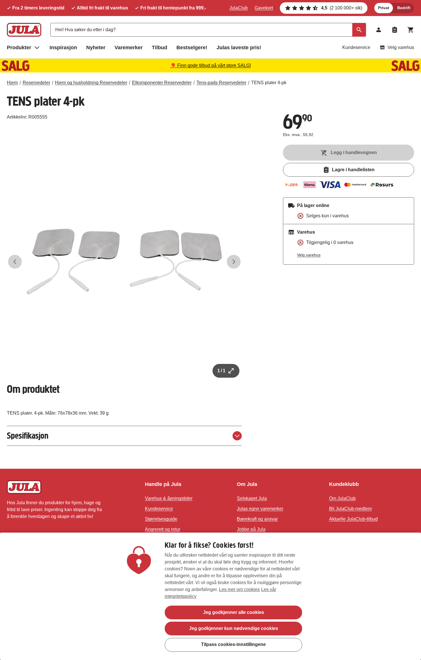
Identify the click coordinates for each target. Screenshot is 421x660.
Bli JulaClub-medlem (350, 508)
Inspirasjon (63, 47)
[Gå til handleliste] (395, 30)
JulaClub (238, 7)
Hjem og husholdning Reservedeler (91, 82)
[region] (210, 596)
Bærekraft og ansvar (257, 519)
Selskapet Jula (252, 498)
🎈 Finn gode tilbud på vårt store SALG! (210, 65)
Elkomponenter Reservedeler (162, 82)
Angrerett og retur (162, 529)
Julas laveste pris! (239, 47)
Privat (383, 7)
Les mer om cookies (239, 589)
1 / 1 (221, 370)
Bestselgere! (191, 47)
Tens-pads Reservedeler (221, 82)
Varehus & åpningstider (168, 498)
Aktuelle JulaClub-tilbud (353, 519)
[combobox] (208, 30)
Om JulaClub (342, 498)
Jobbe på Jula (251, 529)
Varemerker (129, 47)
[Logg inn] (378, 30)
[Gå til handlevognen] (411, 30)
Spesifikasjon (27, 435)
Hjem (12, 82)
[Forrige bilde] (15, 262)
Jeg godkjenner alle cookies (233, 612)
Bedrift (403, 7)
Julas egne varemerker (260, 508)
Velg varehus (400, 47)
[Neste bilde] (234, 262)
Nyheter (95, 47)
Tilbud (159, 47)
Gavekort (264, 7)
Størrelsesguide (161, 519)
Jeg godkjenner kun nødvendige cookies (233, 628)
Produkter (19, 47)
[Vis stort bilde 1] (124, 262)
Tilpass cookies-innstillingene (233, 644)
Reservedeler (36, 82)
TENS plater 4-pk (268, 82)
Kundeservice (356, 47)
